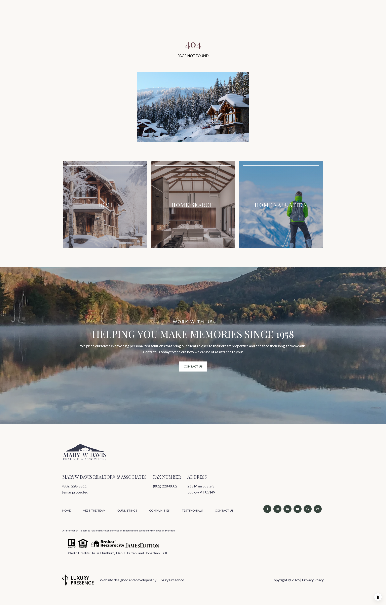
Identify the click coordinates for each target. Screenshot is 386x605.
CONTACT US (224, 510)
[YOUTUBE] (298, 509)
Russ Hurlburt (103, 553)
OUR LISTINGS (127, 510)
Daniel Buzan (126, 553)
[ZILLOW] (318, 509)
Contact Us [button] (193, 366)
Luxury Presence (170, 580)
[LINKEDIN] (287, 509)
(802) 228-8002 (165, 486)
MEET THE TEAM (94, 510)
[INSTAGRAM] (277, 509)
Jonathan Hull (156, 553)
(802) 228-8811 (74, 486)
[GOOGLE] (308, 509)
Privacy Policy (313, 580)
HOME (66, 510)
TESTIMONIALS (192, 510)
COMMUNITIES (159, 510)
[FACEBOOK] (267, 509)
